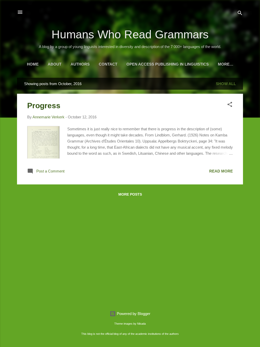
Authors (80, 64)
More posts (130, 194)
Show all (226, 84)
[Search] (240, 14)
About (54, 64)
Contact (108, 64)
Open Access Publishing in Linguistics (167, 64)
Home (33, 64)
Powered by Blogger (133, 313)
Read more (221, 171)
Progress (43, 105)
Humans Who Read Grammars (130, 34)
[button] (230, 105)
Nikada (141, 323)
